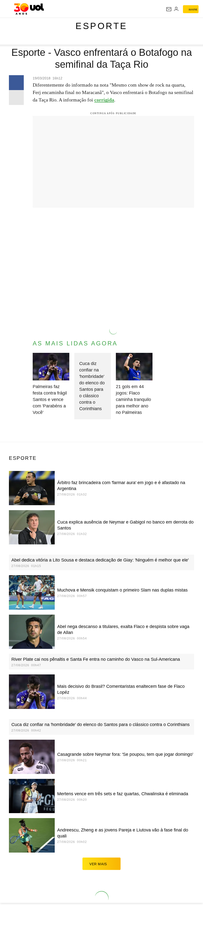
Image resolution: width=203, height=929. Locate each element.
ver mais (98, 864)
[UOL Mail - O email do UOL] (169, 9)
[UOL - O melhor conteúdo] (28, 9)
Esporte (101, 26)
